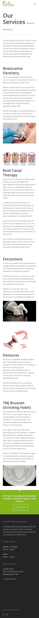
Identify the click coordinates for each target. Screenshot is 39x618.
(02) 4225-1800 (11, 579)
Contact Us (20, 507)
